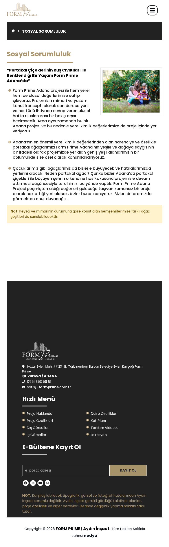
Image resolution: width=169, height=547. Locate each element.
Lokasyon (99, 434)
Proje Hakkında (39, 413)
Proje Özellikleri (40, 420)
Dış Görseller (38, 427)
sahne (84, 535)
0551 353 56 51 (39, 381)
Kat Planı (98, 420)
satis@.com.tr (49, 387)
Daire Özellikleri (104, 413)
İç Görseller (36, 434)
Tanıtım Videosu (104, 427)
